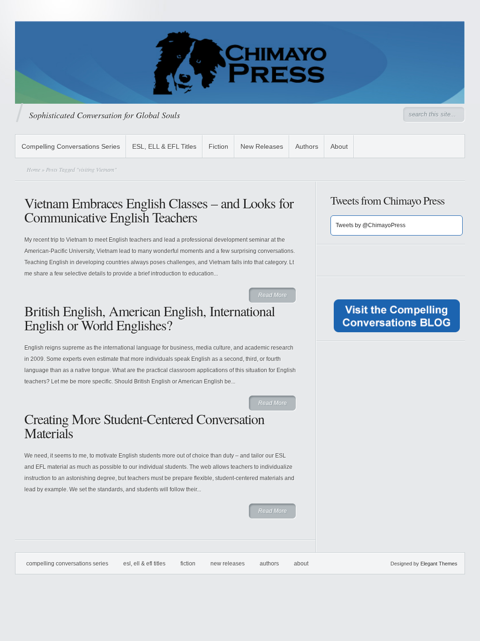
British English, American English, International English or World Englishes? (149, 317)
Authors (306, 146)
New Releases (261, 146)
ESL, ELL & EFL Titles (164, 146)
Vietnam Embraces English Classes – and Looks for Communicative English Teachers (158, 209)
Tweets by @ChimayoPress (370, 225)
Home (33, 169)
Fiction (218, 146)
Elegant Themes (439, 563)
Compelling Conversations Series (71, 146)
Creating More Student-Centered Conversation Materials (144, 425)
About (339, 146)
